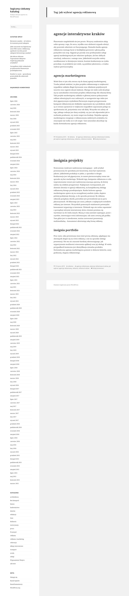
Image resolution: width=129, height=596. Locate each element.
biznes (12, 504)
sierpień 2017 (14, 396)
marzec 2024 (14, 182)
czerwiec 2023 (15, 206)
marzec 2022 (14, 252)
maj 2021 (13, 287)
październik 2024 (16, 157)
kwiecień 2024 (15, 178)
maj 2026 (13, 108)
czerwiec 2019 (15, 343)
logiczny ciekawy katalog (20, 10)
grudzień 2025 (15, 126)
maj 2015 (13, 476)
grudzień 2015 (15, 455)
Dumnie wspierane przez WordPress (66, 285)
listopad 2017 (14, 389)
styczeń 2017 (14, 420)
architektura (14, 497)
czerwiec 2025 (15, 136)
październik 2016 (16, 427)
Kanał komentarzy (16, 584)
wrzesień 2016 (15, 431)
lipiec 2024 (13, 168)
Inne (11, 518)
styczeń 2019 (14, 354)
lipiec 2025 (13, 133)
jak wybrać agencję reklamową (64, 139)
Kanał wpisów (15, 581)
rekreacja (13, 543)
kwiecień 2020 (15, 326)
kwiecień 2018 (15, 375)
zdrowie (13, 564)
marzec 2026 (14, 115)
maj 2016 (13, 445)
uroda (12, 553)
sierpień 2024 (14, 164)
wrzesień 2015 (15, 466)
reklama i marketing (17, 539)
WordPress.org (15, 588)
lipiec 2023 (13, 203)
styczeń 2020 (14, 333)
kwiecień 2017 (15, 410)
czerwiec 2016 (15, 441)
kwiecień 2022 (15, 248)
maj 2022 (13, 245)
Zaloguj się (13, 577)
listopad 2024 (14, 154)
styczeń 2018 (14, 385)
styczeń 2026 (14, 122)
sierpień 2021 (14, 276)
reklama (13, 536)
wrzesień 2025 (15, 129)
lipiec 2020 (13, 319)
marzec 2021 (14, 294)
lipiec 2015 (13, 473)
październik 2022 (16, 227)
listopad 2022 (14, 224)
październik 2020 (16, 308)
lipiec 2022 (13, 238)
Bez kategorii (14, 500)
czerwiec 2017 (15, 403)
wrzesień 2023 (15, 196)
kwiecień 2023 (15, 213)
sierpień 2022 (14, 234)
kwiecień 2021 (15, 291)
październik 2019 (16, 336)
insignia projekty (68, 160)
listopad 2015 (14, 459)
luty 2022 (13, 255)
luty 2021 (13, 298)
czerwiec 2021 (15, 283)
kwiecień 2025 (15, 143)
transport (13, 550)
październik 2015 (16, 462)
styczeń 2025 (14, 150)
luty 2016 (13, 448)
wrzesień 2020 (15, 312)
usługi (12, 557)
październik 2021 (16, 269)
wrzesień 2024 (15, 161)
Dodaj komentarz (100, 139)
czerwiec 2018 (15, 371)
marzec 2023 (14, 217)
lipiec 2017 (13, 399)
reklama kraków (86, 139)
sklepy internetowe (16, 546)
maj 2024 (13, 175)
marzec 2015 (14, 483)
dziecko (12, 511)
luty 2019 (13, 350)
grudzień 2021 (15, 262)
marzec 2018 (14, 378)
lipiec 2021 (13, 280)
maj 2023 (13, 210)
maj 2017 (13, 406)
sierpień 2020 (14, 315)
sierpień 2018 (14, 364)
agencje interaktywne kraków (79, 33)
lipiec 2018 (13, 368)
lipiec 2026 (13, 101)
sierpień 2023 (14, 199)
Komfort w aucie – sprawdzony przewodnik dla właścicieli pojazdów (20, 76)
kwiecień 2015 (15, 480)
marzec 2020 (14, 329)
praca (12, 529)
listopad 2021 (14, 266)
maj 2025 (13, 140)
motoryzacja (14, 525)
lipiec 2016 (13, 438)
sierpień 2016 (14, 434)
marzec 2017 (14, 413)
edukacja (13, 514)
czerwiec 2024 (15, 171)
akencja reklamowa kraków (100, 137)
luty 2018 (13, 382)
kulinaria (13, 522)
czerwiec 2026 (15, 105)
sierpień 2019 (14, 340)
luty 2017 (13, 417)
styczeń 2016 (14, 452)
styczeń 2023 (14, 220)
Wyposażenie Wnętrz (17, 560)
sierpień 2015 (14, 469)
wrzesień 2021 (15, 273)
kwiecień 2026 (15, 112)
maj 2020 (13, 322)
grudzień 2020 (15, 305)
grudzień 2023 (15, 192)
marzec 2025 (14, 147)
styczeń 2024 (14, 189)
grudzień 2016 (15, 424)
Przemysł (13, 532)
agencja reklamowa (84, 137)
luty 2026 (13, 119)
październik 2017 (16, 392)
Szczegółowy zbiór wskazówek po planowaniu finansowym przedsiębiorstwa (20, 68)
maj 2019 (13, 347)
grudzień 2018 (15, 357)
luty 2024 (13, 185)
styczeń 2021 (14, 301)
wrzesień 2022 (15, 231)
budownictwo (14, 507)
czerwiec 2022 (15, 241)
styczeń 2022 (14, 259)
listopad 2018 (14, 361)
